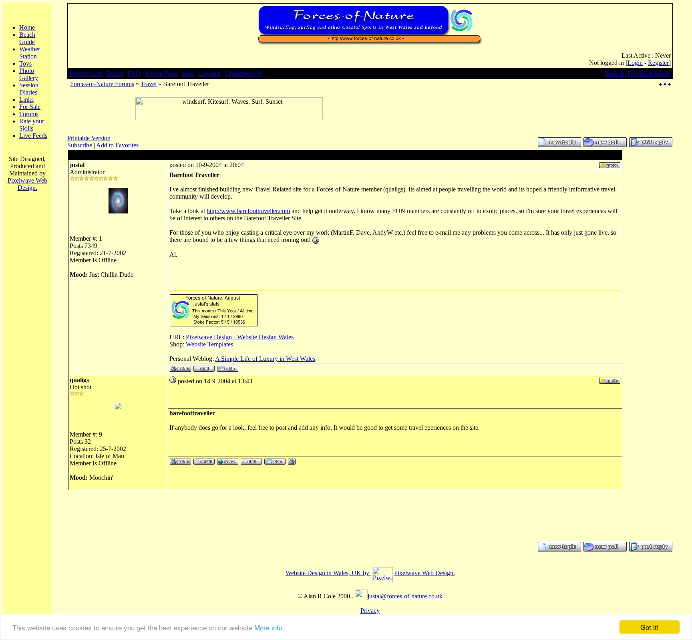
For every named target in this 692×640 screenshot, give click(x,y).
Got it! (649, 627)
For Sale (29, 106)
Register (658, 62)
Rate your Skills (31, 125)
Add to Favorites (117, 145)
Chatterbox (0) (243, 73)
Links (26, 99)
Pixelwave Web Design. (27, 184)
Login (635, 62)
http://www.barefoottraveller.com (248, 210)
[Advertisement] (229, 123)
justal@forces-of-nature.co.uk (405, 596)
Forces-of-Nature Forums (102, 84)
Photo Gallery (28, 74)
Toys (25, 63)
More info (268, 627)
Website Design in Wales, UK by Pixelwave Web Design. (370, 573)
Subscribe (79, 145)
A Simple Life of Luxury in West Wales (265, 358)
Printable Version (89, 138)
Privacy (370, 610)
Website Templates (209, 344)
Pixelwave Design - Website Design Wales (240, 337)
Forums (28, 114)
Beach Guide (27, 38)
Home (27, 27)
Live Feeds (33, 135)
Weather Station (29, 53)
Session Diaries (28, 89)
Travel (149, 84)
